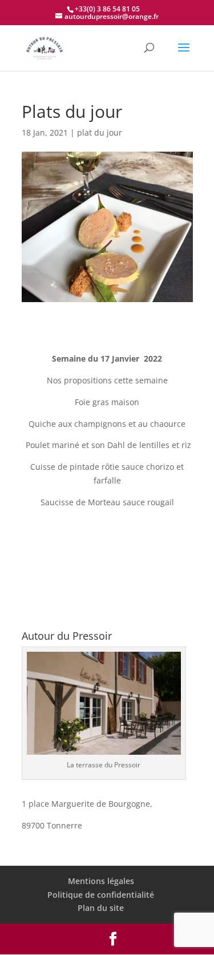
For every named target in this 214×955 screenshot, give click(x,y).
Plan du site (101, 907)
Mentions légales (101, 880)
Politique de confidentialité (100, 894)
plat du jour (99, 132)
